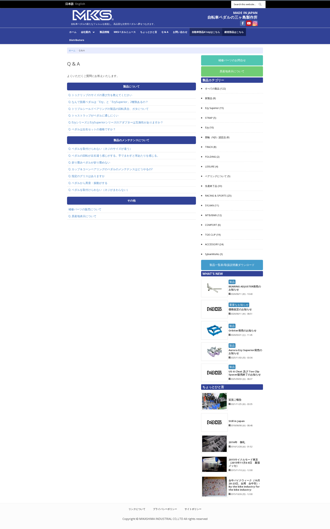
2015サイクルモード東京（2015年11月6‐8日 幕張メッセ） (244, 462)
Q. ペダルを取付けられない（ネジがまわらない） (98, 190)
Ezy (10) (209, 127)
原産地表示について (232, 71)
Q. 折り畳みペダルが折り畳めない (89, 162)
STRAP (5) (210, 117)
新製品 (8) (210, 98)
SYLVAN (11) (212, 205)
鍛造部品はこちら (234, 32)
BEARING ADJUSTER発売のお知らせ (245, 288)
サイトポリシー (193, 509)
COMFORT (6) (213, 224)
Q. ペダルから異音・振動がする (87, 183)
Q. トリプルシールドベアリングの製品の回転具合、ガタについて (108, 109)
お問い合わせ (180, 32)
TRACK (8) (210, 147)
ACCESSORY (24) (214, 244)
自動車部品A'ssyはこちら (206, 32)
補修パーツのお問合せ (232, 60)
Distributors (76, 40)
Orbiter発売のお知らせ (242, 330)
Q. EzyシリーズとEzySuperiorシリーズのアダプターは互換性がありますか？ (115, 122)
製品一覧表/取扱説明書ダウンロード (232, 265)
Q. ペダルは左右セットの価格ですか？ (92, 129)
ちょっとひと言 (148, 32)
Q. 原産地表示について (82, 216)
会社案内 (85, 32)
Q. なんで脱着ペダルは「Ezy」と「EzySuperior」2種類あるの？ (108, 102)
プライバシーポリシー (165, 509)
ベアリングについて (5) (217, 176)
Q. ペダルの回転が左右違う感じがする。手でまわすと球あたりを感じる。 (114, 155)
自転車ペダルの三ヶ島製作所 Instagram (255, 23)
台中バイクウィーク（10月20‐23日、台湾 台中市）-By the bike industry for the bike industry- (244, 485)
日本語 (69, 4)
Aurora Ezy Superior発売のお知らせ (245, 351)
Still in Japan (237, 421)
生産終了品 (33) (213, 186)
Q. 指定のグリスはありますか (86, 176)
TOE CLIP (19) (213, 234)
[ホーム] (93, 15)
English (80, 4)
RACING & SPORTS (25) (218, 195)
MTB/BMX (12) (213, 215)
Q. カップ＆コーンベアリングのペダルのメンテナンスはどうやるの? (110, 169)
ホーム (72, 32)
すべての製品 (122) (215, 88)
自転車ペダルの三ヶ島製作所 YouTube (249, 23)
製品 (232, 282)
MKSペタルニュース (125, 32)
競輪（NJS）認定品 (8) (217, 137)
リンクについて (137, 509)
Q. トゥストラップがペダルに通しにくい (93, 115)
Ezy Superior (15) (214, 108)
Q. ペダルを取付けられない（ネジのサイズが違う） (100, 149)
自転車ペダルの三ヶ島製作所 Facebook (242, 23)
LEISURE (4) (211, 166)
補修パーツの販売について (84, 209)
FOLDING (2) (212, 156)
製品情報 (104, 32)
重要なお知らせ (239, 305)
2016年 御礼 (237, 442)
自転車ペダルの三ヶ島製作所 (232, 17)
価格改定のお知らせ (240, 309)
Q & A (165, 32)
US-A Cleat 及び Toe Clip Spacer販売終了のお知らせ (245, 373)
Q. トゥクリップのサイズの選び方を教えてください (100, 95)
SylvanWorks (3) (214, 254)
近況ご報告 (235, 399)
